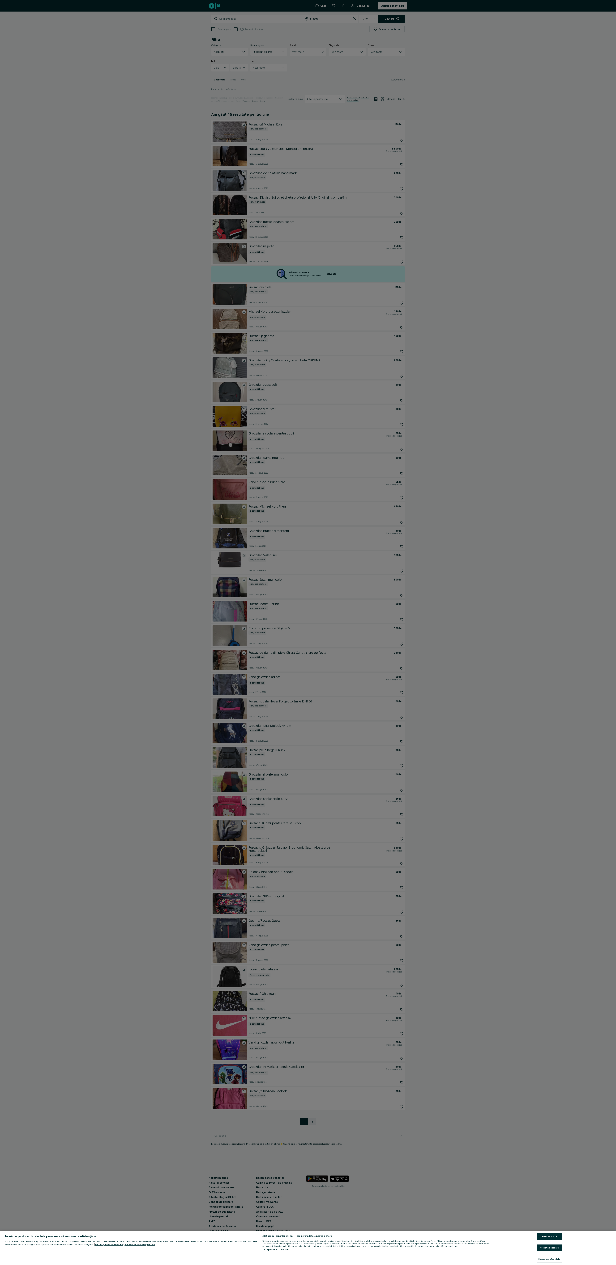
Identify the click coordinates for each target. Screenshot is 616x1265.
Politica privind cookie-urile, (109, 1244)
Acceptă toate (549, 1236)
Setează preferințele (549, 1259)
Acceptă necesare (549, 1247)
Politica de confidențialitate (140, 1244)
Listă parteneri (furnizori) (275, 1249)
